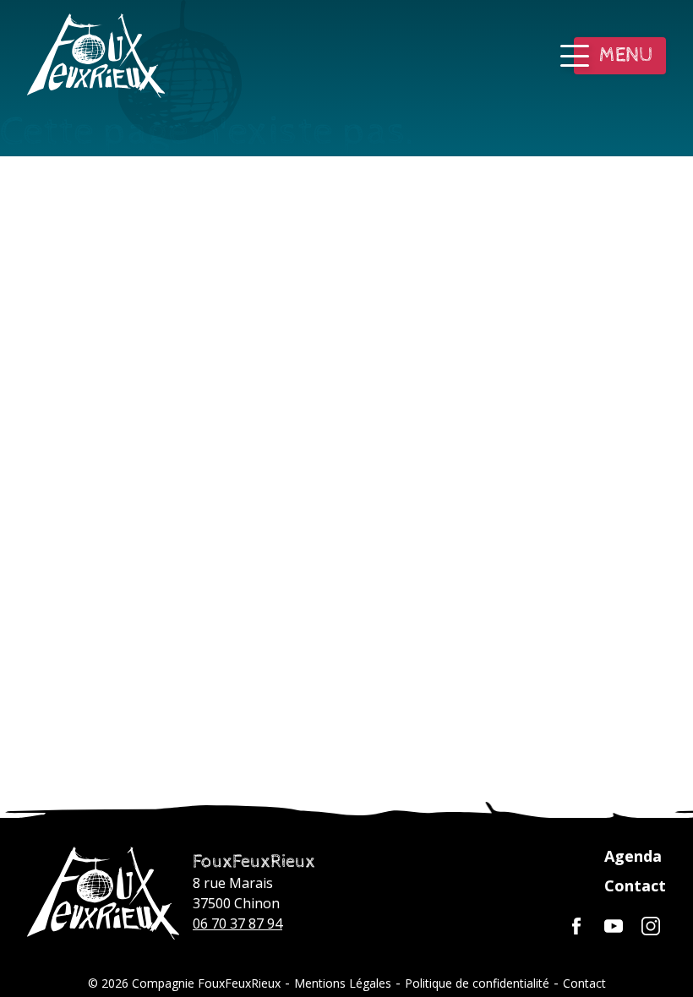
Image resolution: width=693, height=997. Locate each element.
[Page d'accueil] (96, 56)
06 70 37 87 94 (237, 923)
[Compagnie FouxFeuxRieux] (103, 893)
